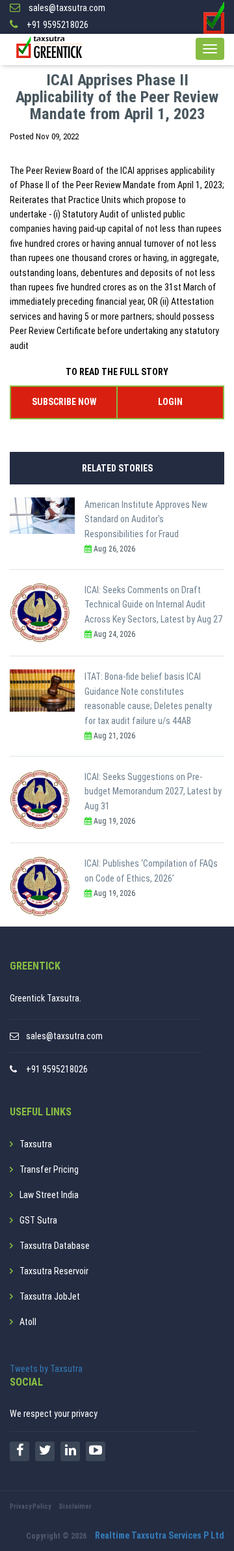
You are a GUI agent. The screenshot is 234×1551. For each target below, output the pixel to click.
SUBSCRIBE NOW (64, 402)
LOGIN (170, 402)
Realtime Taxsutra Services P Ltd (159, 1535)
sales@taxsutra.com (64, 1036)
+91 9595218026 (57, 1069)
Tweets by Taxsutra (46, 1368)
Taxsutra (36, 1144)
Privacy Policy (30, 1506)
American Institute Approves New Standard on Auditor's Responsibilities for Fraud (145, 519)
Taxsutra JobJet (50, 1296)
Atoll (28, 1322)
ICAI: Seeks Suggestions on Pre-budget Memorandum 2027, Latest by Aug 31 (153, 791)
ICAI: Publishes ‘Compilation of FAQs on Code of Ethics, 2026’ (151, 870)
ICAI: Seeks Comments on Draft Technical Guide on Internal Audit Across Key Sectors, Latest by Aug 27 (153, 604)
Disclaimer (75, 1506)
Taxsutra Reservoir (54, 1271)
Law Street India (49, 1195)
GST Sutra (38, 1220)
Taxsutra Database (55, 1245)
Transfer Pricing (49, 1169)
